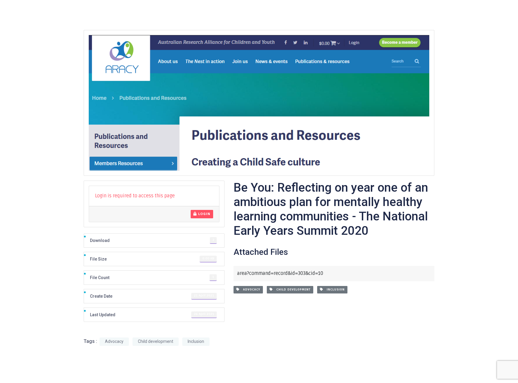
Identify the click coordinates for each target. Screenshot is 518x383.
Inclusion (334, 289)
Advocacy (250, 289)
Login (203, 214)
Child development (292, 289)
